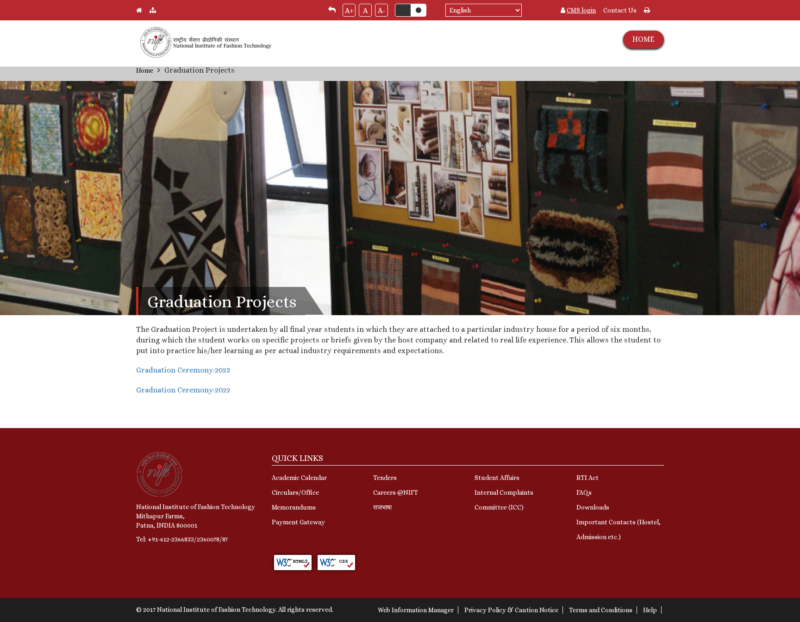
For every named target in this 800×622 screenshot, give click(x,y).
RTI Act (587, 477)
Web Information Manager (416, 610)
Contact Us (620, 10)
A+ (349, 10)
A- (381, 10)
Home (144, 70)
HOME (643, 39)
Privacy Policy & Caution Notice (511, 610)
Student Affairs (497, 477)
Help (650, 610)
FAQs (584, 492)
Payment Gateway (298, 522)
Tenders (385, 477)
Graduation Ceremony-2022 (183, 390)
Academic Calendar (299, 477)
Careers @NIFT (395, 492)
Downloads (592, 507)
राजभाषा (382, 507)
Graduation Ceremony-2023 (183, 370)
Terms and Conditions (600, 610)
